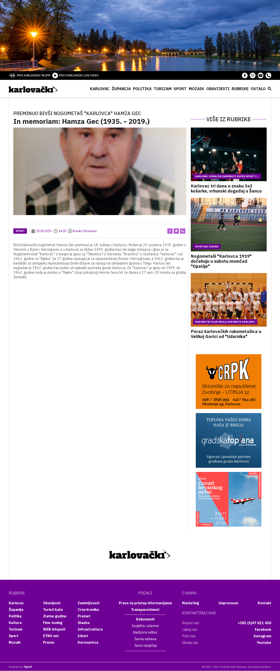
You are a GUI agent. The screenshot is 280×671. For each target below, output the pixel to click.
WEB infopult (54, 629)
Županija (121, 88)
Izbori (83, 636)
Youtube (264, 642)
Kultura (15, 622)
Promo (48, 642)
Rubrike (240, 88)
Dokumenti (145, 619)
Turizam (163, 88)
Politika (142, 88)
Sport (180, 88)
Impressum (228, 603)
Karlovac (100, 88)
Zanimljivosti (88, 603)
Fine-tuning (52, 622)
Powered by (20, 666)
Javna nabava (145, 639)
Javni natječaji (145, 645)
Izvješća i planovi (145, 626)
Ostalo (258, 88)
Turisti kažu (53, 609)
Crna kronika (88, 609)
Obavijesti (217, 88)
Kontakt (264, 603)
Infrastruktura (90, 629)
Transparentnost (145, 609)
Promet (84, 616)
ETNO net (51, 636)
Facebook (263, 629)
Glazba (83, 622)
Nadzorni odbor (145, 632)
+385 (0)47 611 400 (254, 623)
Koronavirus (88, 642)
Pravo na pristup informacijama (145, 603)
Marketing (190, 603)
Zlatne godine (54, 616)
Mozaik (196, 88)
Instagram (262, 636)
